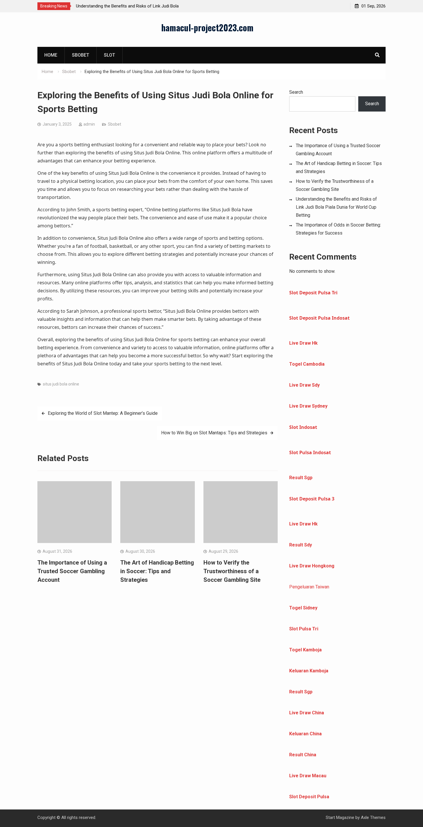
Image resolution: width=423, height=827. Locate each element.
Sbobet (80, 55)
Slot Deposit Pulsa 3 (311, 499)
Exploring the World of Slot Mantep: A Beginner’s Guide (103, 413)
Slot (109, 55)
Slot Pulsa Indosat (310, 452)
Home (50, 55)
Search (296, 92)
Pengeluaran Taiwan (309, 587)
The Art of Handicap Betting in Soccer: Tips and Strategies (157, 571)
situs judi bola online (61, 384)
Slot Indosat (303, 427)
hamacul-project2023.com (207, 27)
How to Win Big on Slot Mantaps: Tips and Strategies (214, 432)
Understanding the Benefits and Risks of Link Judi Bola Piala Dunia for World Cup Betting (336, 207)
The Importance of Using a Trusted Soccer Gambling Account (72, 571)
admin (89, 124)
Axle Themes (373, 817)
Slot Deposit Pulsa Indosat (319, 318)
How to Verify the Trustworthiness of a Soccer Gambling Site (231, 571)
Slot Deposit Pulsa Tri (313, 292)
